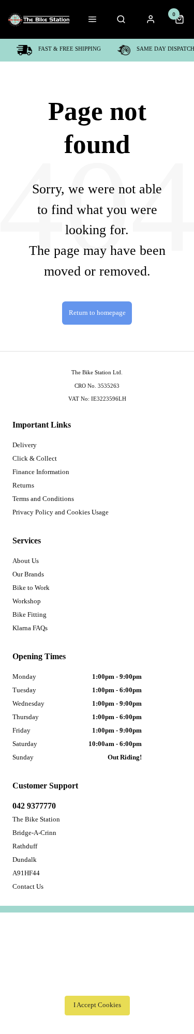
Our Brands (28, 574)
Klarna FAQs (30, 628)
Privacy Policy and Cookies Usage (60, 512)
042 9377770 (34, 805)
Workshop (26, 601)
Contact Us (27, 886)
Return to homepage (97, 312)
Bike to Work (31, 587)
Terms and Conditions (43, 499)
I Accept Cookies (97, 1005)
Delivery (24, 445)
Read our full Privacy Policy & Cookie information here (97, 982)
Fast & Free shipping (69, 49)
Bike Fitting (29, 614)
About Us (25, 561)
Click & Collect (34, 458)
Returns (23, 485)
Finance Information (40, 472)
